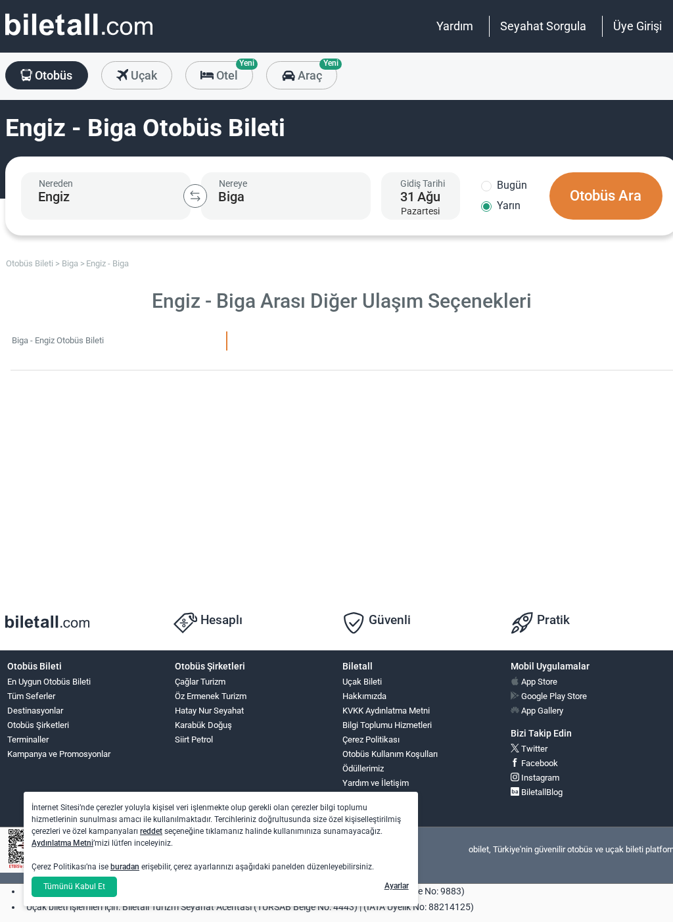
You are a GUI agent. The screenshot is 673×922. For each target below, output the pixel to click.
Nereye (233, 183)
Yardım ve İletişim (375, 783)
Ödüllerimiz (363, 768)
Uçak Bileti (362, 682)
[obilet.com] (78, 36)
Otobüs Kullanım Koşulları (390, 754)
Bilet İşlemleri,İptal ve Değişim (372, 802)
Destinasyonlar (35, 711)
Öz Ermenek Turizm (210, 696)
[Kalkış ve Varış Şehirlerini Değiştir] (195, 196)
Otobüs (52, 75)
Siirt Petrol (194, 739)
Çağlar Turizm (200, 682)
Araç (315, 71)
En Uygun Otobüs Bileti (49, 682)
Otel (233, 71)
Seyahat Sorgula (543, 26)
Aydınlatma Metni (62, 843)
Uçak (142, 75)
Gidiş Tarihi (422, 183)
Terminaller (28, 739)
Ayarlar (396, 885)
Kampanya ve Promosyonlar (58, 754)
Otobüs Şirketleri (38, 725)
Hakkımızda (364, 696)
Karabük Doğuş (203, 725)
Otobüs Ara (605, 195)
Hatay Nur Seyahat (209, 711)
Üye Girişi (637, 26)
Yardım (454, 26)
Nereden (56, 183)
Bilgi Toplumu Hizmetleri (387, 725)
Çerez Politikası (371, 739)
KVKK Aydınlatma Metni (386, 711)
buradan (124, 866)
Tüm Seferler (31, 696)
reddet (151, 831)
